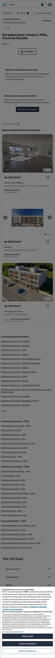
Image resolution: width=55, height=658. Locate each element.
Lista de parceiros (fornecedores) (13, 632)
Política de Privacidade (13, 609)
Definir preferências (27, 651)
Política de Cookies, (38, 607)
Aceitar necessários (27, 644)
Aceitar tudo (27, 636)
